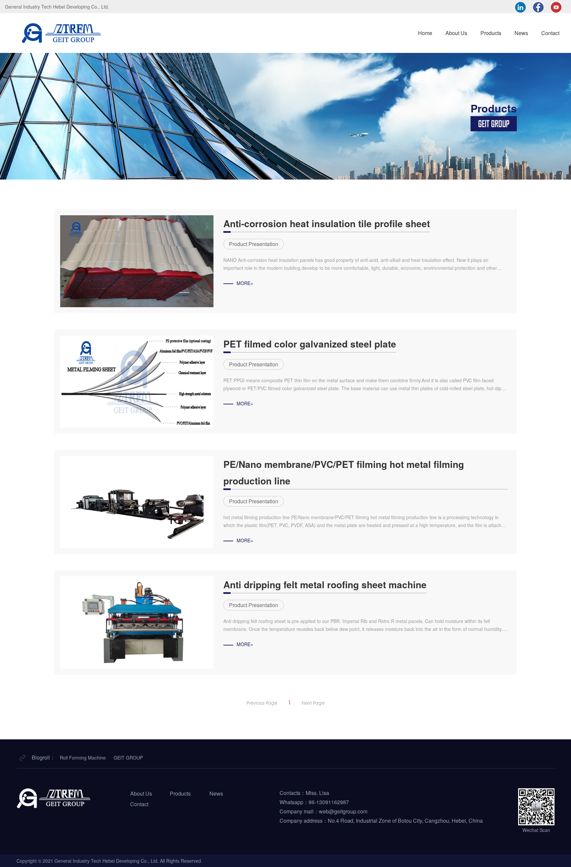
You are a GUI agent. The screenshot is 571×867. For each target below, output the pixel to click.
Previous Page (262, 703)
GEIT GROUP (128, 757)
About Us (456, 33)
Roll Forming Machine (83, 757)
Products (490, 33)
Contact (550, 33)
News (521, 33)
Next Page (313, 703)
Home (425, 33)
